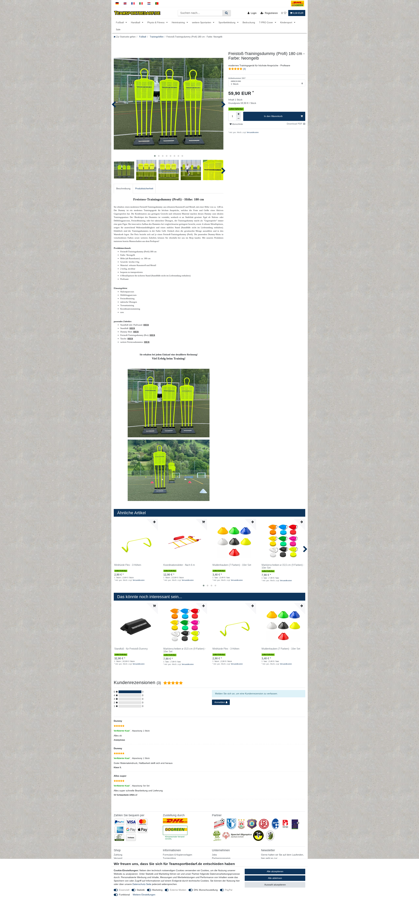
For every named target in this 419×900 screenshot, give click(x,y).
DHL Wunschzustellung (206, 890)
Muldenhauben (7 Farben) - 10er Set (231, 565)
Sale (118, 29)
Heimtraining (178, 22)
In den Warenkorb (273, 116)
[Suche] (226, 13)
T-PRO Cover (266, 22)
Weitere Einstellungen (144, 894)
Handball (136, 22)
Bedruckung (249, 22)
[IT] (141, 3)
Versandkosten (252, 132)
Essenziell (124, 890)
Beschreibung (123, 188)
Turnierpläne (169, 858)
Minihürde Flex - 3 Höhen (127, 565)
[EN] (125, 3)
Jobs (214, 854)
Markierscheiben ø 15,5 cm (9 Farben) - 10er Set (283, 566)
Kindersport (286, 22)
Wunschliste (237, 124)
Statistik (141, 890)
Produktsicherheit (144, 188)
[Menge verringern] (238, 118)
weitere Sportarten (202, 22)
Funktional (124, 894)
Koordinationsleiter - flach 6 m (179, 565)
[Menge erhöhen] (238, 114)
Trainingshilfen (156, 37)
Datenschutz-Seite (141, 884)
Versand (118, 858)
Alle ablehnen (275, 878)
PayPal (228, 890)
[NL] (149, 3)
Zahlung (118, 854)
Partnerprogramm (221, 858)
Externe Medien (178, 890)
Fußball (120, 22)
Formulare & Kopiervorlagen (177, 854)
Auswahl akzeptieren (275, 884)
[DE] (117, 3)
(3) (244, 69)
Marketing (157, 890)
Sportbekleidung (227, 22)
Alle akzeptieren (275, 871)
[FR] (133, 3)
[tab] (123, 188)
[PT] (157, 3)
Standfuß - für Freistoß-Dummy (131, 648)
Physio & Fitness (156, 22)
